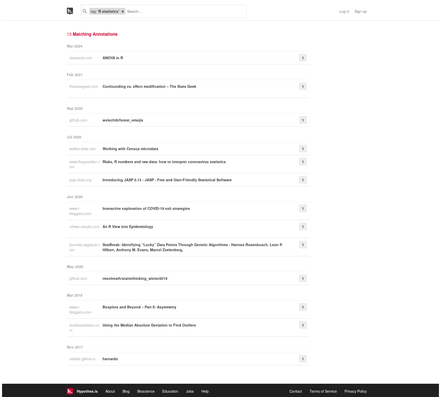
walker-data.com (83, 148)
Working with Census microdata (130, 148)
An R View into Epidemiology (128, 226)
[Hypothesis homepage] (74, 11)
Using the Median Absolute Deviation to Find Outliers (149, 325)
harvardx (110, 358)
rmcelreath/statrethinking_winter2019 (135, 278)
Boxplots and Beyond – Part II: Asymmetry (139, 306)
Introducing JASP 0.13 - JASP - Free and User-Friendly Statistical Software (167, 179)
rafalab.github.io (82, 358)
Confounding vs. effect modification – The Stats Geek (149, 86)
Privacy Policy (356, 391)
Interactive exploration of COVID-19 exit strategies (146, 208)
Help (205, 391)
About (110, 391)
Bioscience (146, 391)
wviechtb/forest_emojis (123, 120)
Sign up (360, 11)
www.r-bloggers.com (80, 211)
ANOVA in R (113, 57)
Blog (126, 391)
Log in (344, 11)
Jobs (190, 391)
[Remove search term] (122, 11)
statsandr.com (81, 57)
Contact (295, 391)
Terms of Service (323, 391)
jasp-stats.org (80, 179)
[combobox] (183, 11)
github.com (78, 120)
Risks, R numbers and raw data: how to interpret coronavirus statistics (164, 161)
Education (170, 391)
